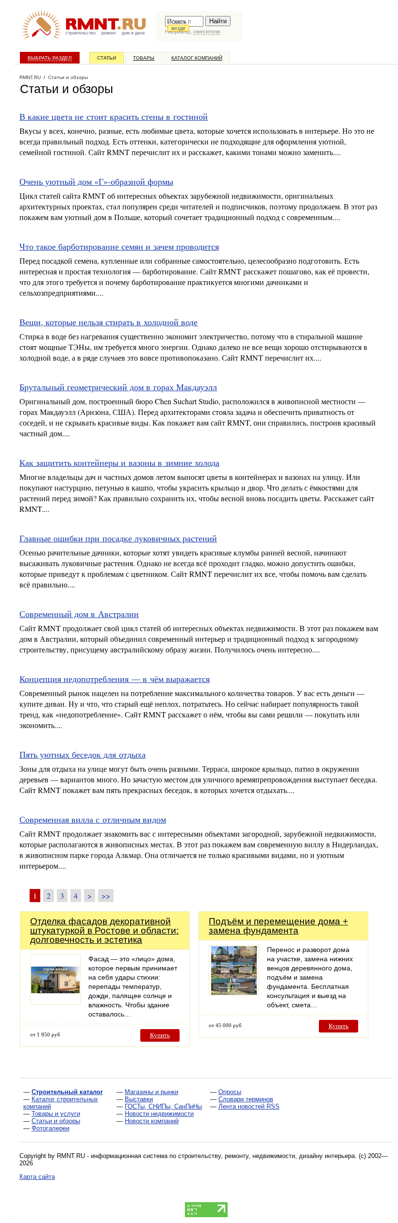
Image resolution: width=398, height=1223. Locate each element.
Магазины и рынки (151, 1092)
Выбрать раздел (50, 58)
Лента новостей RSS (249, 1106)
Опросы (229, 1092)
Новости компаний (152, 1121)
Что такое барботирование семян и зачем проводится (119, 246)
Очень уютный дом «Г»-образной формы (96, 181)
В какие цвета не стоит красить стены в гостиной (113, 116)
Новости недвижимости (159, 1113)
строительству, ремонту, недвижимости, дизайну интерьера (266, 1155)
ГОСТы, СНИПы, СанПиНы (163, 1106)
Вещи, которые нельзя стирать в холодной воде (108, 322)
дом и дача (133, 33)
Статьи (106, 58)
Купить (160, 1035)
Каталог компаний (196, 58)
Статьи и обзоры (56, 1121)
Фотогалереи (50, 1128)
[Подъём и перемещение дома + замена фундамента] (234, 993)
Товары (143, 58)
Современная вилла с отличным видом (92, 819)
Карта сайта (37, 1176)
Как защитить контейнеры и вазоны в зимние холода (119, 462)
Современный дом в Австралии (79, 613)
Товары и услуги (56, 1113)
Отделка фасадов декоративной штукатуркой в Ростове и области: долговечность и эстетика (104, 930)
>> (105, 895)
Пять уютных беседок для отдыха (82, 754)
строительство (81, 33)
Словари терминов (245, 1099)
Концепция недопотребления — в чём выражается (114, 678)
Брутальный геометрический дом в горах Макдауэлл (118, 387)
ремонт (108, 33)
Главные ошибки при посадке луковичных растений (118, 538)
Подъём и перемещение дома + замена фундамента (278, 926)
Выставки (139, 1099)
